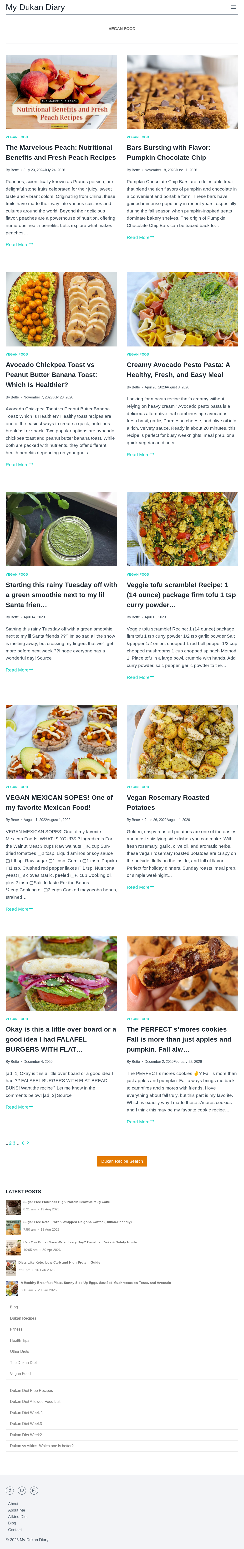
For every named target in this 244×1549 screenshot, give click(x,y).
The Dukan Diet (23, 1363)
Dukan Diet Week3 (26, 1424)
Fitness (16, 1329)
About (13, 1504)
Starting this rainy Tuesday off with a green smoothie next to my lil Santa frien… (61, 595)
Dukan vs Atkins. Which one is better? (42, 1446)
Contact (15, 1530)
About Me (16, 1510)
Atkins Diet (18, 1516)
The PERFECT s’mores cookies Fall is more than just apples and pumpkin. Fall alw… (179, 1039)
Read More (19, 244)
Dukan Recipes (23, 1318)
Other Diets (19, 1351)
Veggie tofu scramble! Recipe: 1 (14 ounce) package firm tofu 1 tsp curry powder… (181, 595)
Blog (14, 1307)
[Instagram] (34, 1491)
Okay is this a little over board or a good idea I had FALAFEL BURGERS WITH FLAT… (61, 1039)
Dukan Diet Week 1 (26, 1413)
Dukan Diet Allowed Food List (35, 1401)
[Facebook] (10, 1491)
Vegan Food (17, 137)
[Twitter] (22, 1491)
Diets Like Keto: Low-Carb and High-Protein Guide (59, 1262)
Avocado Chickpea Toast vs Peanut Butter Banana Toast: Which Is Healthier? (51, 374)
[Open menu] (233, 7)
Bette (15, 170)
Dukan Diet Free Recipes (31, 1391)
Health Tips (19, 1340)
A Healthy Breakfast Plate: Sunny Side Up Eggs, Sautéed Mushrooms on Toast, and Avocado (96, 1283)
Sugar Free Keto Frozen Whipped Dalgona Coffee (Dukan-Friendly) (77, 1222)
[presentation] (61, 92)
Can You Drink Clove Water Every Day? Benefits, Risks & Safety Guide (80, 1242)
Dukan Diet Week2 (26, 1435)
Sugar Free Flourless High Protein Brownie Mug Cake (66, 1202)
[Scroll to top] (232, 1542)
